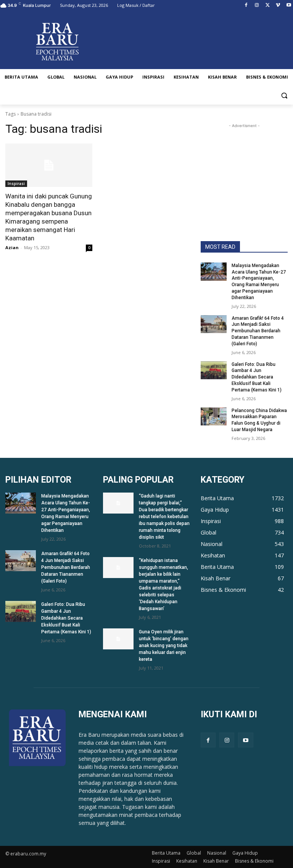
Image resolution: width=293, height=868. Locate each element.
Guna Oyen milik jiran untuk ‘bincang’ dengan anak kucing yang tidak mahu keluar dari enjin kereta (163, 645)
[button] (284, 96)
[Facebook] (246, 5)
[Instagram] (257, 5)
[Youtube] (288, 5)
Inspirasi (16, 183)
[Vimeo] (278, 5)
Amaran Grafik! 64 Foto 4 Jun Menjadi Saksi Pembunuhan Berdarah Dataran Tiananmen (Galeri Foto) (258, 331)
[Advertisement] (244, 168)
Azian (12, 247)
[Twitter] (267, 5)
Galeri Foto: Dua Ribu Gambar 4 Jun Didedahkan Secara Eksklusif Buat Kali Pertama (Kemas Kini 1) (257, 377)
